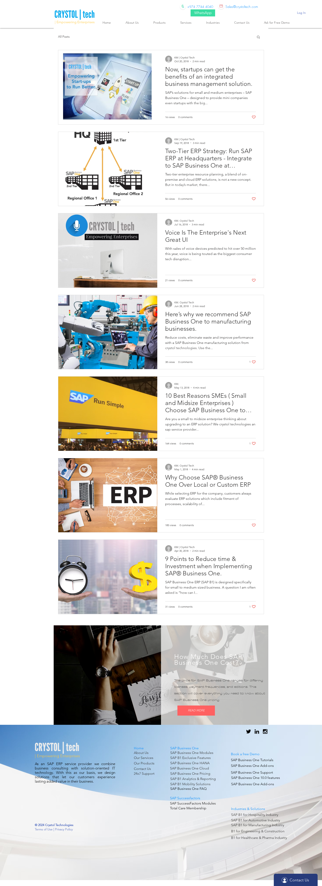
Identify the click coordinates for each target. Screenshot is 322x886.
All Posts (64, 37)
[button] (258, 37)
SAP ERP (55, 764)
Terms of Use (44, 829)
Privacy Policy (64, 829)
